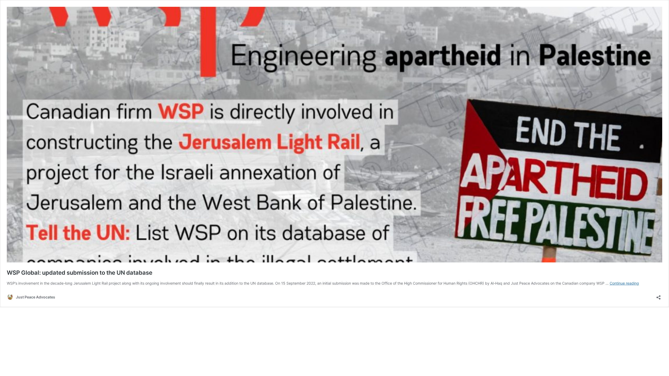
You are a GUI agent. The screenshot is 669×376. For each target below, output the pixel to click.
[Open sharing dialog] (658, 296)
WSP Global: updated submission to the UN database (79, 272)
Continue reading (624, 283)
